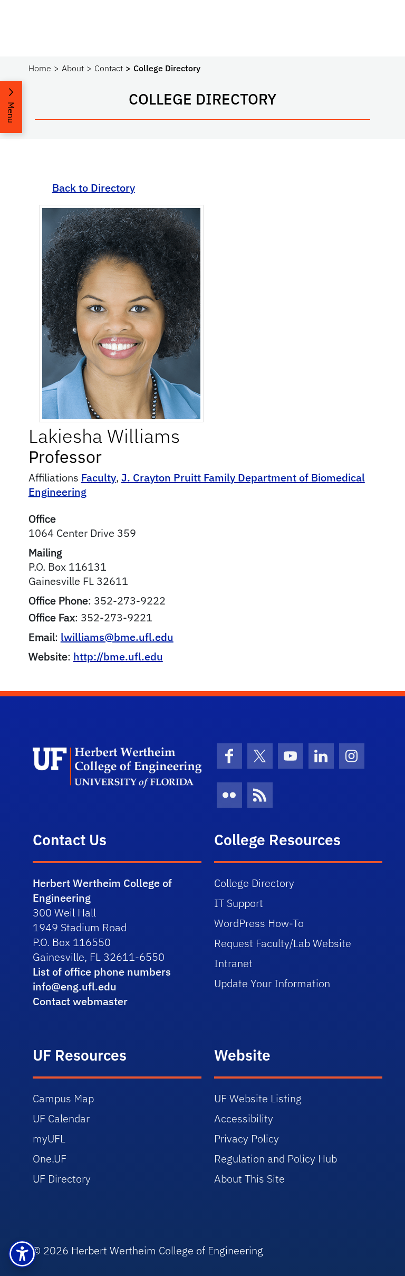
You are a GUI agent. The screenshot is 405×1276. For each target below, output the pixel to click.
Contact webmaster (80, 1001)
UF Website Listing (258, 1098)
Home (39, 68)
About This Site (249, 1178)
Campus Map (63, 1098)
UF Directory (62, 1178)
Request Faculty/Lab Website (282, 943)
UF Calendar (61, 1118)
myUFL (49, 1138)
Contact (108, 68)
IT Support (238, 903)
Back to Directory (93, 188)
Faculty (98, 477)
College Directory (254, 883)
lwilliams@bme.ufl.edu (117, 637)
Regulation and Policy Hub (275, 1158)
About (73, 68)
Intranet (233, 963)
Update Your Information (272, 983)
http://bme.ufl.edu (118, 656)
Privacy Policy (246, 1138)
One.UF (49, 1158)
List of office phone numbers (102, 972)
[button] (22, 1254)
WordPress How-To (259, 923)
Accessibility (243, 1118)
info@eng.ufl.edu (75, 986)
